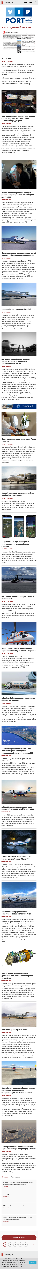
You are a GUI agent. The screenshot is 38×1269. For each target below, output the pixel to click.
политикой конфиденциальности (13, 1266)
